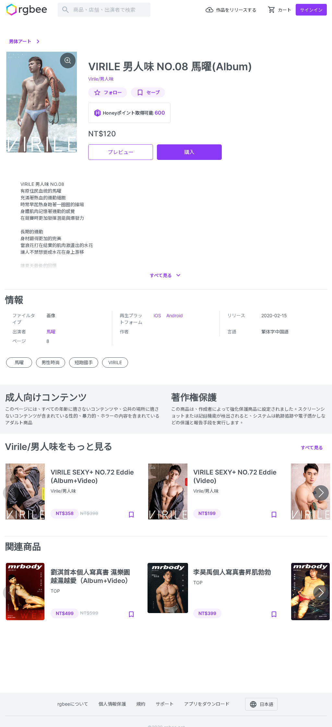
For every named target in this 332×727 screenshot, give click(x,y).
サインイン (311, 10)
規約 (140, 704)
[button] (321, 493)
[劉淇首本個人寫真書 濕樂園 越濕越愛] (310, 592)
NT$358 (65, 513)
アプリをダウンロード (207, 704)
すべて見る (312, 447)
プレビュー (121, 152)
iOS (157, 315)
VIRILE (115, 362)
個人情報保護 (112, 704)
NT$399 (207, 613)
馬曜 (50, 331)
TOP (55, 591)
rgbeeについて (72, 704)
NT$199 (207, 513)
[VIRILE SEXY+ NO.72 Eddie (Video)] (168, 491)
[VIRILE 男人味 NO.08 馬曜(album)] (41, 102)
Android (174, 315)
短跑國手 (84, 362)
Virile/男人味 (100, 79)
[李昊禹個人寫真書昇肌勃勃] (168, 592)
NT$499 (65, 613)
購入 (189, 152)
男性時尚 (51, 362)
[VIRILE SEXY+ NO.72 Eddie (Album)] (310, 491)
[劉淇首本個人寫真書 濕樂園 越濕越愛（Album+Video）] (25, 592)
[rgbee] (26, 10)
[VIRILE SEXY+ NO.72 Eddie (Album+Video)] (25, 491)
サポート (165, 704)
